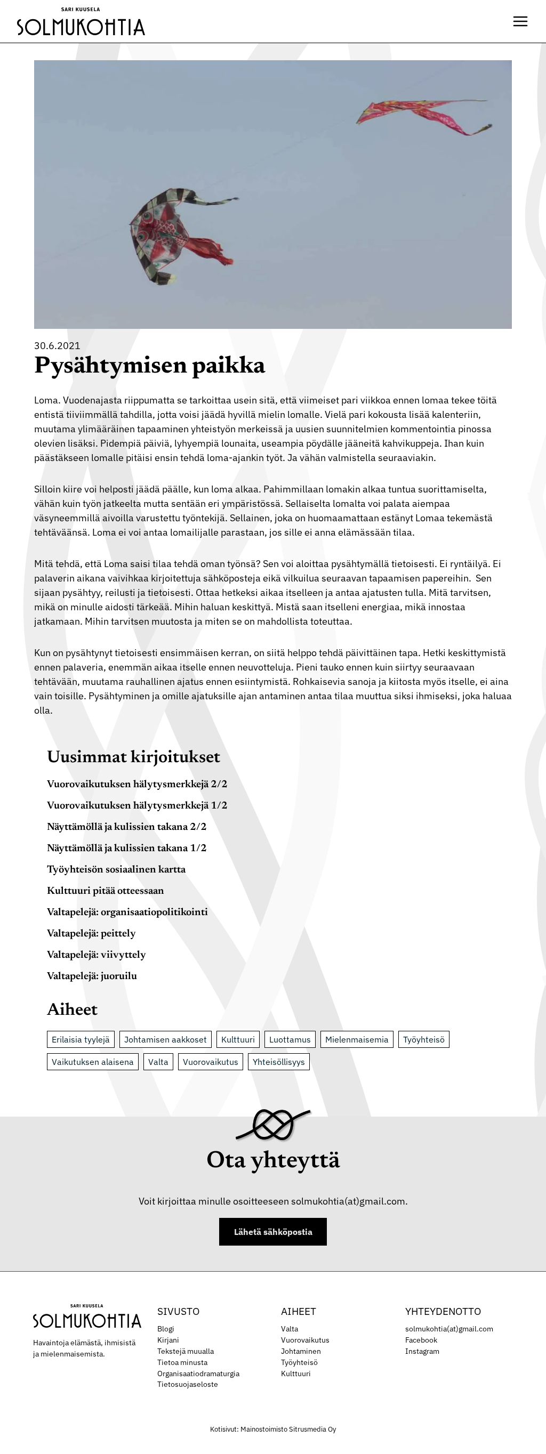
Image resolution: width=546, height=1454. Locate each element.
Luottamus (290, 1039)
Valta (158, 1061)
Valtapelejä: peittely (91, 934)
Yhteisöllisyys (279, 1061)
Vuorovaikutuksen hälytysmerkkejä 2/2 (137, 785)
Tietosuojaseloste (187, 1384)
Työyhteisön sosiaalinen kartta (116, 870)
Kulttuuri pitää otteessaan (105, 891)
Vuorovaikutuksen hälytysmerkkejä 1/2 (137, 806)
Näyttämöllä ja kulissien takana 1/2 (127, 849)
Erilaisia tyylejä (81, 1039)
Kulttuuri (238, 1039)
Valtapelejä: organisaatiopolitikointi (127, 913)
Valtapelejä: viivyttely (96, 955)
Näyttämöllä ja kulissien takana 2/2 (127, 827)
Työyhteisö (424, 1039)
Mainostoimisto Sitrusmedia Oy (288, 1429)
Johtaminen (301, 1351)
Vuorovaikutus (210, 1061)
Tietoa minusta (182, 1362)
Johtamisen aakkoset (165, 1039)
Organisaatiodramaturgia (198, 1373)
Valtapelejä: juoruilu (92, 977)
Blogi (165, 1329)
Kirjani (168, 1340)
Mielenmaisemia (357, 1039)
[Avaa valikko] (520, 21)
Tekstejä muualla (185, 1351)
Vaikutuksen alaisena (93, 1061)
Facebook (421, 1340)
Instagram (422, 1351)
